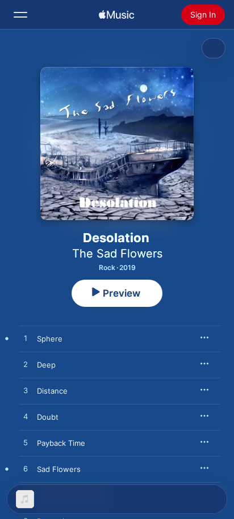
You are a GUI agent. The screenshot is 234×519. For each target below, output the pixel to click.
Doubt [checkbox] (47, 416)
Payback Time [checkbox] (61, 443)
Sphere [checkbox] (49, 338)
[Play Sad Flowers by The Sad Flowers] (25, 469)
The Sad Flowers (117, 253)
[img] (116, 15)
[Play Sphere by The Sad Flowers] (25, 339)
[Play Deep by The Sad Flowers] (25, 365)
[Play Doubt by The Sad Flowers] (25, 417)
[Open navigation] (20, 14)
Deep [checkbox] (46, 364)
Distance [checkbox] (52, 390)
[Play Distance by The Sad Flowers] (25, 391)
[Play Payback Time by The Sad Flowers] (25, 443)
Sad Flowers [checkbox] (59, 469)
